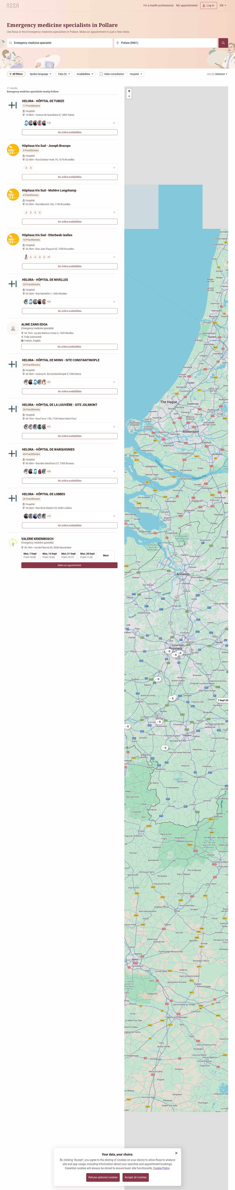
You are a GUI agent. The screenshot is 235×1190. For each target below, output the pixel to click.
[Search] (223, 43)
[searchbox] (60, 43)
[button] (224, 700)
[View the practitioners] (70, 167)
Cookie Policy (161, 1168)
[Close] (176, 1153)
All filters (18, 74)
